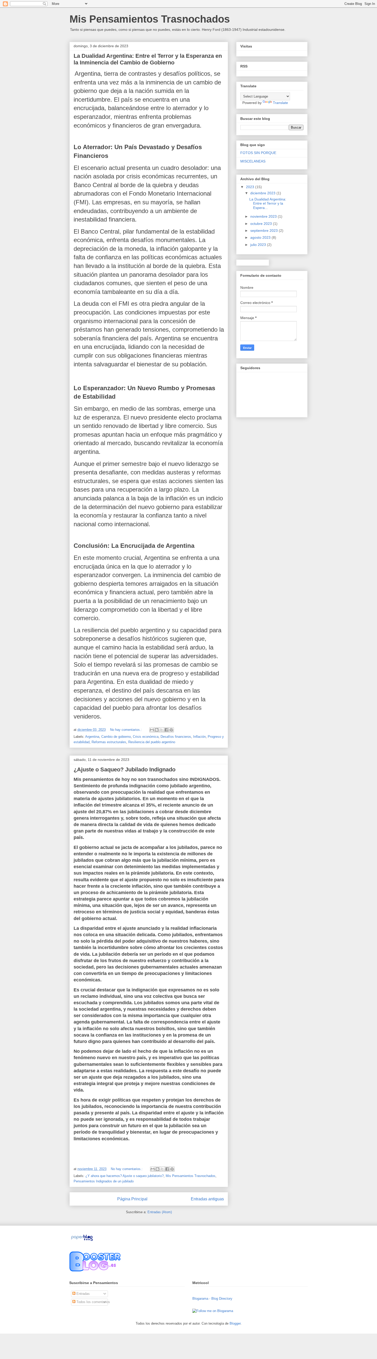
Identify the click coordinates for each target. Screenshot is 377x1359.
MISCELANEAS (252, 161)
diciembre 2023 (263, 193)
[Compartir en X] (161, 729)
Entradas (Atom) (159, 1212)
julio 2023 (258, 245)
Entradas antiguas (207, 1199)
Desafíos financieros (176, 737)
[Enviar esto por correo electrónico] (151, 729)
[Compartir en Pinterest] (171, 729)
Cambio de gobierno (116, 737)
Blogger (235, 1323)
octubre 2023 (261, 224)
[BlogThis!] (156, 729)
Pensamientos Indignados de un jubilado (104, 1181)
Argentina (92, 737)
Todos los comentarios (92, 1302)
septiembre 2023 (264, 230)
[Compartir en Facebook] (166, 729)
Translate (280, 103)
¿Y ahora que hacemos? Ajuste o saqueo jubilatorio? (124, 1176)
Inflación (199, 737)
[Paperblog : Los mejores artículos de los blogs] (82, 1241)
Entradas (82, 1294)
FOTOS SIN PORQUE (258, 153)
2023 (250, 187)
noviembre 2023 (264, 216)
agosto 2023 (261, 237)
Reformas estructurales (109, 742)
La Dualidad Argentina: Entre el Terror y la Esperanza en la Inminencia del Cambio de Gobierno (148, 59)
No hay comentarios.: (126, 730)
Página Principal (132, 1199)
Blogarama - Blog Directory (212, 1298)
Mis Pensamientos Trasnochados (190, 1176)
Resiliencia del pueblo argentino (151, 742)
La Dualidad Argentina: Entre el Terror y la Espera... (267, 203)
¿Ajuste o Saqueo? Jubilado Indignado (124, 769)
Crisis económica (145, 737)
